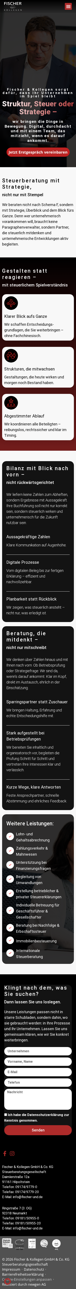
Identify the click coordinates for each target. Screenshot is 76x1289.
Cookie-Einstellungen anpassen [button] (27, 1279)
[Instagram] (12, 1153)
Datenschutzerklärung (45, 1115)
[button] (68, 6)
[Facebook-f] (4, 1153)
